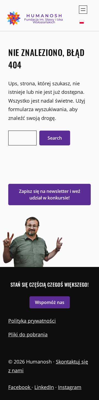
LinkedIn (44, 387)
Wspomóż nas (49, 302)
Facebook (20, 387)
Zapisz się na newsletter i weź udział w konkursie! (49, 194)
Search (55, 138)
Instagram (69, 387)
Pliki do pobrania (28, 334)
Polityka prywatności (32, 320)
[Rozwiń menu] (83, 9)
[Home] (35, 18)
